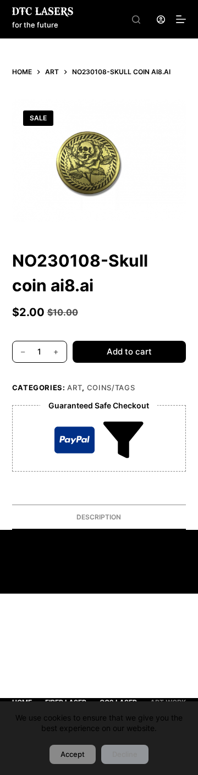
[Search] (136, 19)
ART (74, 387)
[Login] (161, 19)
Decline (125, 754)
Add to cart (129, 351)
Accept (73, 754)
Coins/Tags (111, 387)
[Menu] (181, 19)
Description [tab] (98, 517)
